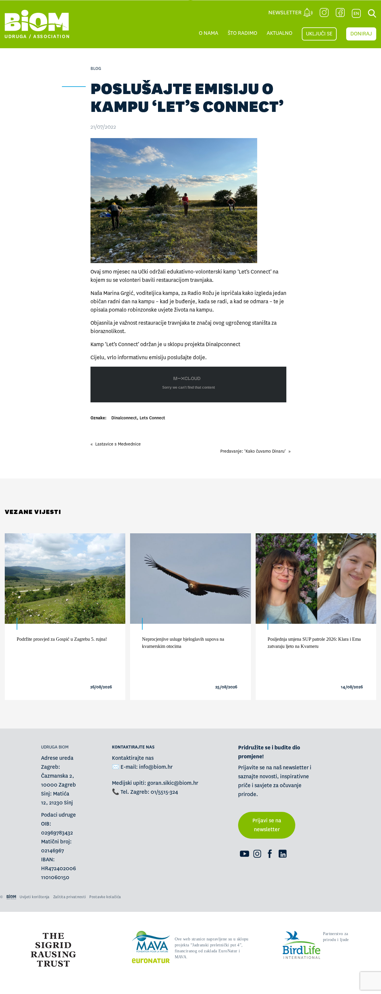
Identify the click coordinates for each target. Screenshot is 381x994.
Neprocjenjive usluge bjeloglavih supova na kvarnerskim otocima (183, 643)
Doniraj (361, 33)
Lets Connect (152, 418)
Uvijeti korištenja (34, 897)
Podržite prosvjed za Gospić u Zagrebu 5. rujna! (62, 639)
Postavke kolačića (105, 897)
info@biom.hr (156, 767)
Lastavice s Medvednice (118, 444)
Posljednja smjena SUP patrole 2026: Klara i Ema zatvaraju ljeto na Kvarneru (314, 643)
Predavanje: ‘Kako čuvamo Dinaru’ (253, 451)
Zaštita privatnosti (69, 897)
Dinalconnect (124, 418)
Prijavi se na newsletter (266, 825)
